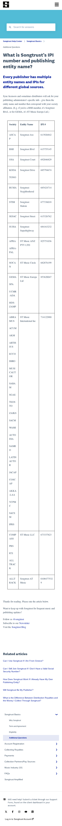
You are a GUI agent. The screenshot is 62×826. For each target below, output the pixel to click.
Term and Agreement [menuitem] (17, 726)
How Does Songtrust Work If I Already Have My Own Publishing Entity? (28, 680)
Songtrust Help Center (12, 41)
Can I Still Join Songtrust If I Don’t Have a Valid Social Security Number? (28, 670)
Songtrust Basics (34, 41)
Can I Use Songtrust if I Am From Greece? (23, 661)
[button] (56, 715)
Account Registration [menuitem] (14, 743)
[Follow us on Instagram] (19, 811)
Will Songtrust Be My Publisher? (18, 690)
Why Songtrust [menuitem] (15, 720)
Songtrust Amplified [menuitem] (14, 779)
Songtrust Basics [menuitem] (12, 714)
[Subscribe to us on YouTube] (25, 811)
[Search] (10, 27)
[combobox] (31, 27)
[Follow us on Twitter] (6, 811)
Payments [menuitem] (9, 755)
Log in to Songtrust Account (18, 819)
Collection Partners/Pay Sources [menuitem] (20, 761)
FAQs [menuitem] (7, 773)
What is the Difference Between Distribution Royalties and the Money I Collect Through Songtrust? (30, 699)
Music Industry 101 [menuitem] (14, 767)
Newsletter (24, 623)
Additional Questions (11, 47)
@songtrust (19, 619)
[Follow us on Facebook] (12, 811)
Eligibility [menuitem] (12, 732)
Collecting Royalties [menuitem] (14, 750)
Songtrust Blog (19, 627)
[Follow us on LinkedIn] (32, 811)
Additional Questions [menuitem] (18, 738)
